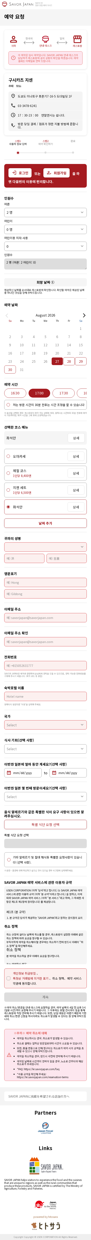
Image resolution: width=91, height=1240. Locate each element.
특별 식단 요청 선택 (45, 824)
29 (81, 361)
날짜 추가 (45, 523)
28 (69, 361)
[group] (15, 393)
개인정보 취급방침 (25, 973)
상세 (76, 437)
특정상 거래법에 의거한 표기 (31, 978)
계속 (45, 996)
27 (57, 361)
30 (10, 369)
